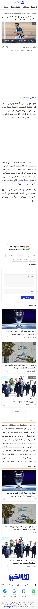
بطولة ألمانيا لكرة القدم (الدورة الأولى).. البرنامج (17, 432)
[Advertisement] (19, 76)
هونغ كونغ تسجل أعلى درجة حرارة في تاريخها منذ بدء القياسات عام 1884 (17, 461)
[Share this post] (3, 47)
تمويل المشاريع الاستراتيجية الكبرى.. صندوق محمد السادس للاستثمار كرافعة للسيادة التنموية (17, 425)
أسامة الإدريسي (10, 255)
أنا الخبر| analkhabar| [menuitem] (28, 97)
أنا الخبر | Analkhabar (28, 47)
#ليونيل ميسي (31, 255)
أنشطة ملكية (15, 7)
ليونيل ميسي (23, 180)
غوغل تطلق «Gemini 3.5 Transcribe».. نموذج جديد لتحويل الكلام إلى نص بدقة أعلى (17, 429)
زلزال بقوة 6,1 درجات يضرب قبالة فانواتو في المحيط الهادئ (17, 447)
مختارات (26, 7)
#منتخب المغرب (21, 255)
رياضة (6, 7)
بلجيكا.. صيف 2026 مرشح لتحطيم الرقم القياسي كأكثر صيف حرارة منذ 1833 (17, 440)
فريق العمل (16, 585)
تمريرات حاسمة (17, 260)
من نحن (34, 585)
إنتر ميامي (32, 260)
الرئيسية (34, 7)
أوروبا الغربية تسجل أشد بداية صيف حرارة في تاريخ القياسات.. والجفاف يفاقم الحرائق (17, 454)
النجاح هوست (8, 606)
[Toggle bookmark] (7, 47)
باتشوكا (25, 260)
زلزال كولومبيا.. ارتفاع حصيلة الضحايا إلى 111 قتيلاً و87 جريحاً (17, 450)
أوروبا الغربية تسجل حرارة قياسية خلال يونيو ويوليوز (17, 458)
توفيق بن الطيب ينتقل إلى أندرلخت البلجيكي (17, 443)
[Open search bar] (2, 2)
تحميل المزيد (19, 411)
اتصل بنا (26, 585)
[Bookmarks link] (35, 2)
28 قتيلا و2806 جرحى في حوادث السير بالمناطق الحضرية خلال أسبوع (17, 436)
